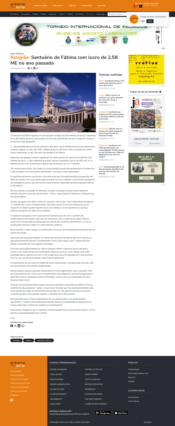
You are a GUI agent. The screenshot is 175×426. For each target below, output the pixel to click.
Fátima (28, 340)
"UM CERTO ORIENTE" (93, 399)
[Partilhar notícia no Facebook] (29, 68)
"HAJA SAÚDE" (55, 404)
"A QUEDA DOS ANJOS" (94, 394)
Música (72, 5)
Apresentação (15, 371)
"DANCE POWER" (91, 374)
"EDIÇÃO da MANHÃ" (58, 369)
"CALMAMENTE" (56, 399)
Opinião (131, 381)
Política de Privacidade (19, 387)
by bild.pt (148, 422)
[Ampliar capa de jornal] (146, 116)
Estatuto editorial (17, 375)
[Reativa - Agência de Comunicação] (146, 69)
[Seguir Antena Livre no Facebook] (11, 400)
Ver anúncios (133, 397)
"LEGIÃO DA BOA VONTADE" (96, 404)
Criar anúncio (133, 401)
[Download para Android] (103, 412)
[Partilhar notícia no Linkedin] (34, 68)
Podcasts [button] (57, 5)
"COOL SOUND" (56, 374)
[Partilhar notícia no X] (31, 68)
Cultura (62, 14)
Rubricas (131, 377)
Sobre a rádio (40, 5)
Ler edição (155, 143)
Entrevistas (101, 14)
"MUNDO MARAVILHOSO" (60, 384)
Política (70, 14)
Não (143, 21)
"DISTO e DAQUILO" (93, 379)
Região (35, 14)
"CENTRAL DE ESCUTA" (94, 369)
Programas (87, 5)
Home (12, 53)
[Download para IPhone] (121, 412)
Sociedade (25, 14)
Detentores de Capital (19, 379)
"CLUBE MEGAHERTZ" (58, 394)
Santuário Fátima (44, 340)
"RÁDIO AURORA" (57, 379)
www (139, 143)
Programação (133, 369)
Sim (150, 21)
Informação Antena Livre (138, 373)
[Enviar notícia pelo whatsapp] (37, 68)
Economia (79, 14)
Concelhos (14, 14)
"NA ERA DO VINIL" (57, 389)
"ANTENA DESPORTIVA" (94, 384)
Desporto (52, 14)
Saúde (43, 14)
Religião (16, 340)
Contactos (14, 395)
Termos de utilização (18, 391)
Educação (90, 14)
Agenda (101, 5)
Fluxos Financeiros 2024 (20, 383)
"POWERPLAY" (90, 389)
